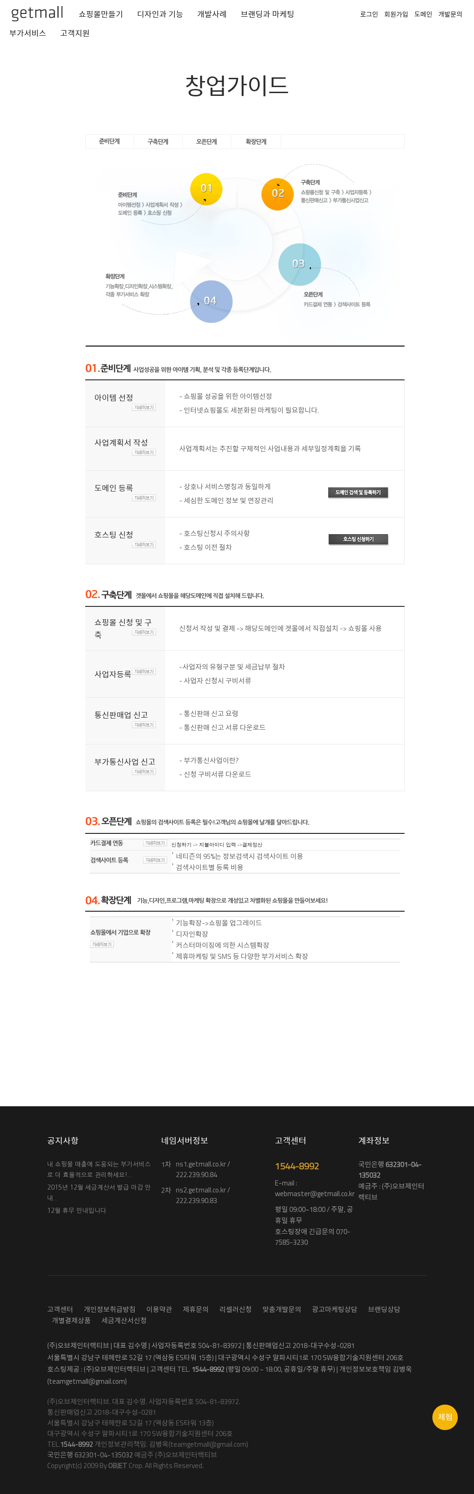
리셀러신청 (235, 1309)
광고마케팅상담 (334, 1309)
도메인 (423, 14)
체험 (445, 1417)
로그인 (369, 14)
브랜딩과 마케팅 (267, 14)
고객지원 (75, 33)
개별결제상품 (71, 1320)
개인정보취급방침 (110, 1309)
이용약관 (159, 1309)
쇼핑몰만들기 (101, 14)
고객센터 (60, 1309)
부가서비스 (27, 33)
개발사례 (212, 14)
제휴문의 (196, 1309)
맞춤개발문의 (281, 1309)
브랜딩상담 (384, 1309)
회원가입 (396, 14)
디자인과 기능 (160, 14)
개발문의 (450, 14)
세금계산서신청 (124, 1320)
